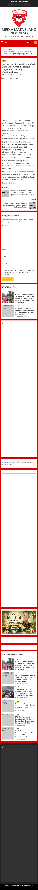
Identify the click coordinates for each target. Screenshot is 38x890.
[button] (6, 42)
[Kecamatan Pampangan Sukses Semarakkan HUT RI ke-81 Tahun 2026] (8, 706)
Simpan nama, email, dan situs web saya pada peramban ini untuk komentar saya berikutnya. (19, 272)
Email (4, 256)
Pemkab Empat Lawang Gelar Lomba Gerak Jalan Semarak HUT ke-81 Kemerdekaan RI (24, 734)
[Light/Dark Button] (28, 42)
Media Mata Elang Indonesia (19, 31)
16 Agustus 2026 (20, 316)
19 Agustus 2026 (20, 739)
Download (5, 462)
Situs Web (5, 263)
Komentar (6, 225)
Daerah (17, 673)
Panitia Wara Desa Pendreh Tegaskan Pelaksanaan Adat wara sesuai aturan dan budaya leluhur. (25, 678)
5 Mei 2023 (18, 75)
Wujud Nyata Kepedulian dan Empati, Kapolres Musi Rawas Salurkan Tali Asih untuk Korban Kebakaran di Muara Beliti (25, 298)
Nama (4, 249)
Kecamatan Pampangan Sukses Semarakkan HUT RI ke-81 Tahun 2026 (25, 706)
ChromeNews (27, 886)
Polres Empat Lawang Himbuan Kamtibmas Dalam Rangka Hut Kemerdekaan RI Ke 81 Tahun (25, 311)
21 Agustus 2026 (20, 683)
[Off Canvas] (2, 42)
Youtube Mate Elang (35, 42)
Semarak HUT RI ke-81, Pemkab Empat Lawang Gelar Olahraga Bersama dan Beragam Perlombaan (24, 692)
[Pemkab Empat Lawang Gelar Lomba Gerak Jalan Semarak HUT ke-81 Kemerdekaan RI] (8, 733)
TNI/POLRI (21, 306)
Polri (4, 60)
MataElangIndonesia (8, 75)
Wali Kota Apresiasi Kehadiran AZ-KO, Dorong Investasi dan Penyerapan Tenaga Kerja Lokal (24, 720)
